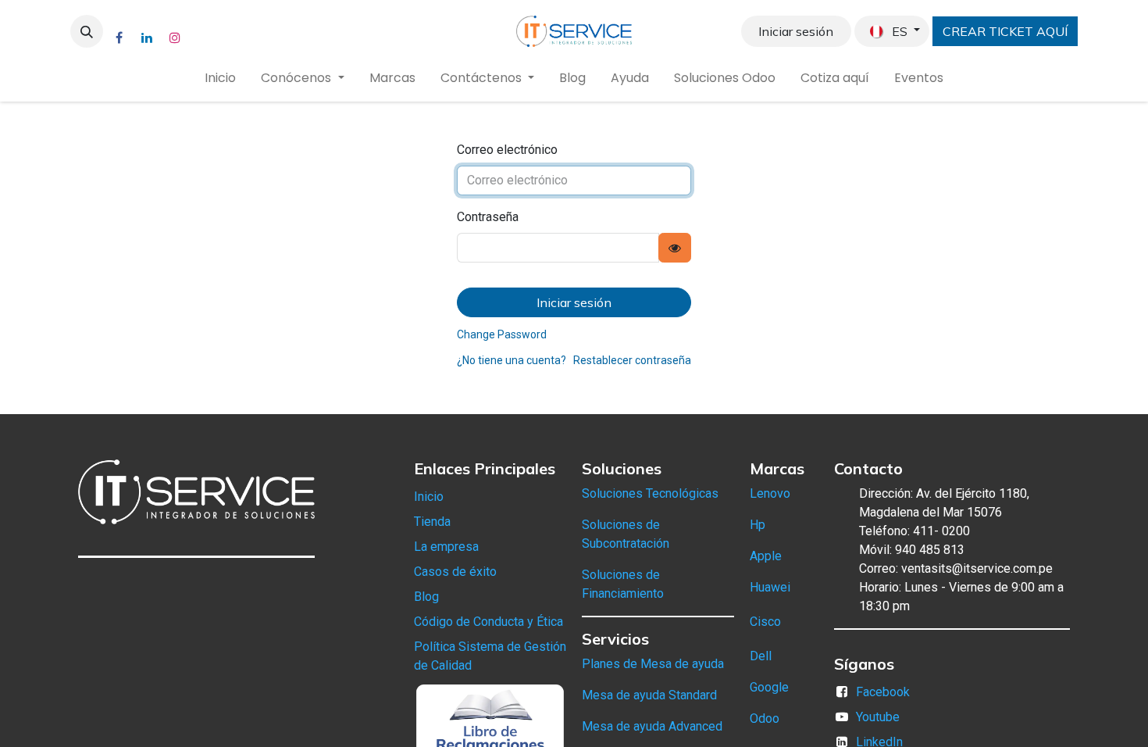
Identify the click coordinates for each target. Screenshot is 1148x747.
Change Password (502, 334)
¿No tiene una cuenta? (511, 360)
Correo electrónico (507, 149)
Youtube (878, 716)
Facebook (883, 691)
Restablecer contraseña (632, 360)
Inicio (429, 496)
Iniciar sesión (795, 31)
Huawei (770, 587)
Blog (426, 596)
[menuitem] (220, 78)
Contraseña (488, 216)
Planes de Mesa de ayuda (653, 663)
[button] (86, 31)
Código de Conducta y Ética (488, 621)
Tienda (432, 521)
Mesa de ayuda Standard (649, 695)
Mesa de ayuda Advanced (652, 726)
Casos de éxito (455, 571)
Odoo (764, 718)
